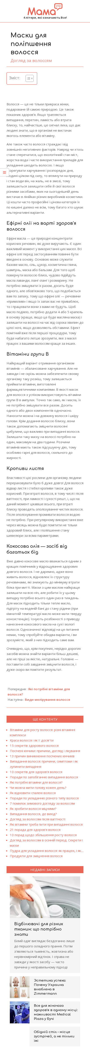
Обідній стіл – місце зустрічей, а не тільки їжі (54, 1036)
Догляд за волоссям (31, 60)
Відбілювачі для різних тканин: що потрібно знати (38, 929)
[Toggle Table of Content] (27, 78)
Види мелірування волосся (47, 699)
